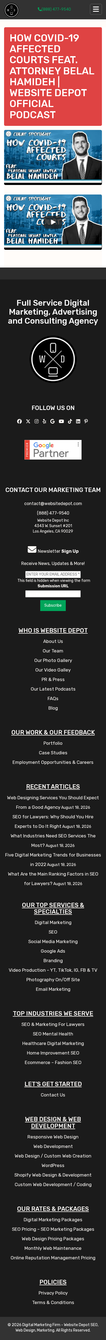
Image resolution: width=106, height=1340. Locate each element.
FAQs (53, 698)
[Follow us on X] (29, 421)
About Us (53, 641)
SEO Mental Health (53, 1034)
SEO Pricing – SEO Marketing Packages (53, 1229)
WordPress (53, 1165)
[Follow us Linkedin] (79, 421)
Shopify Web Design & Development (53, 1175)
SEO (53, 932)
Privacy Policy (53, 1293)
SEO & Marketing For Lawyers (53, 1024)
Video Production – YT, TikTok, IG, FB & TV (53, 970)
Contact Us (53, 1095)
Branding (53, 960)
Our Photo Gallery (53, 660)
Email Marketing (53, 989)
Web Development (53, 1146)
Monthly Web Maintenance (53, 1248)
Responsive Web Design (53, 1137)
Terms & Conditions (53, 1302)
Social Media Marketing (53, 941)
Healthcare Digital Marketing (53, 1043)
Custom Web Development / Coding (53, 1184)
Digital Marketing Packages (53, 1219)
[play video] (53, 222)
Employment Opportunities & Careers (53, 762)
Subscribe (53, 605)
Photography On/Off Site (53, 979)
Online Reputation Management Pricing (53, 1257)
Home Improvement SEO (53, 1053)
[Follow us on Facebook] (20, 421)
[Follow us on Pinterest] (86, 421)
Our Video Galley (53, 670)
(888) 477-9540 (56, 9)
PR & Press (53, 679)
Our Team (53, 651)
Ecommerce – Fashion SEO (53, 1062)
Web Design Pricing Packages (53, 1238)
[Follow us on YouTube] (62, 421)
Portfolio (53, 743)
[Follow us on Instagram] (37, 421)
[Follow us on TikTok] (70, 421)
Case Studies (53, 752)
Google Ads (53, 951)
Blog (53, 708)
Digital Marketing (53, 922)
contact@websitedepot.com (53, 503)
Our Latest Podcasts (53, 689)
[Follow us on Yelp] (45, 421)
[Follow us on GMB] (53, 421)
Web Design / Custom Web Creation (53, 1156)
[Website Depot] (53, 366)
